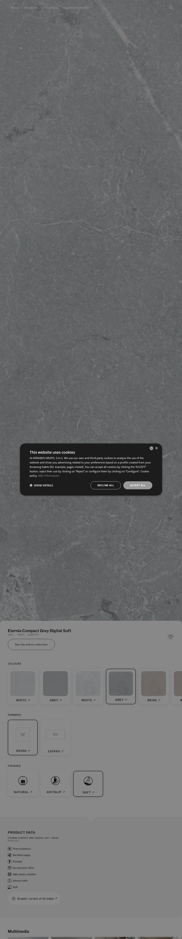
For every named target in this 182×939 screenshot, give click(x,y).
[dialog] (91, 470)
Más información (48, 475)
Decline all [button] (105, 485)
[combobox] (151, 448)
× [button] (156, 448)
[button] (41, 485)
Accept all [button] (138, 485)
